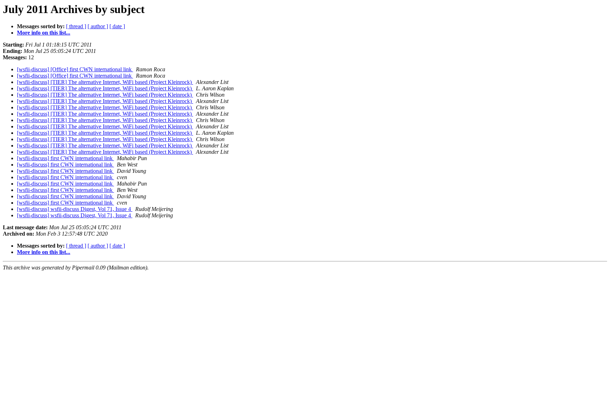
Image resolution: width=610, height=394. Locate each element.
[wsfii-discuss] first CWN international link (65, 158)
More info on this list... (43, 33)
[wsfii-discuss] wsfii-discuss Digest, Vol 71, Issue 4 (74, 209)
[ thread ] (76, 26)
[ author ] (98, 26)
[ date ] (117, 26)
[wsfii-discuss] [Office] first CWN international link (75, 69)
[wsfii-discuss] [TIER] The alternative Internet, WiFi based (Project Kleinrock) (105, 82)
